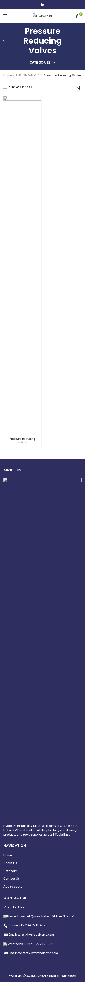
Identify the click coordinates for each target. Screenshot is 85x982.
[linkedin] (43, 4)
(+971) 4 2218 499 (32, 925)
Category (10, 871)
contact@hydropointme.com (37, 953)
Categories (40, 62)
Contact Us (11, 878)
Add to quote (12, 886)
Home (7, 75)
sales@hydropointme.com (35, 934)
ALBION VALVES (27, 75)
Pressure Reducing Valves (22, 440)
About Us (10, 863)
